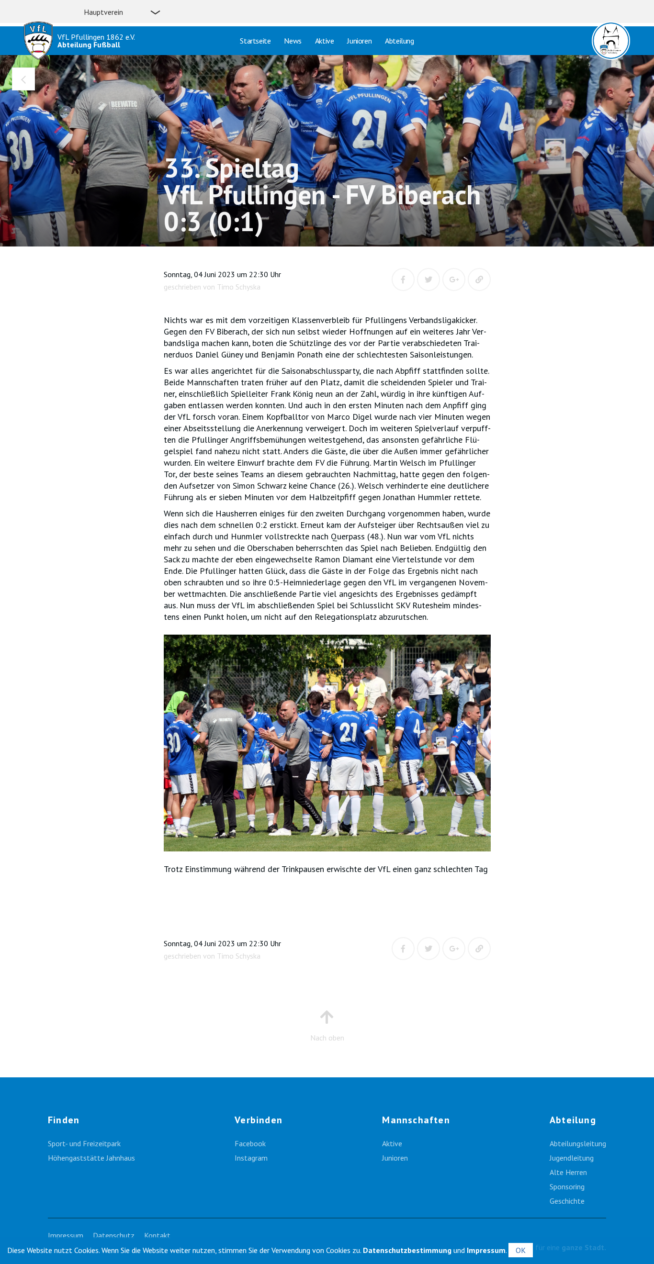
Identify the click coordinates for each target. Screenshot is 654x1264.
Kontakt (157, 1235)
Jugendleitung (572, 1158)
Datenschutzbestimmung (407, 1250)
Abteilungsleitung (578, 1143)
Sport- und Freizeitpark (84, 1143)
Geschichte (567, 1201)
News (292, 40)
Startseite (255, 40)
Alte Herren (568, 1172)
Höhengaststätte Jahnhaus (91, 1158)
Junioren (359, 40)
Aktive (324, 40)
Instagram (251, 1158)
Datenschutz (114, 1235)
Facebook (250, 1143)
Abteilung (399, 40)
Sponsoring (567, 1186)
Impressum (65, 1235)
